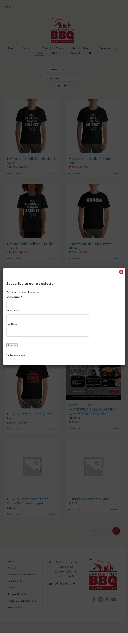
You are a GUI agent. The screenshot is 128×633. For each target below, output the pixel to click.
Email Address (14, 297)
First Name (12, 310)
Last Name (12, 324)
